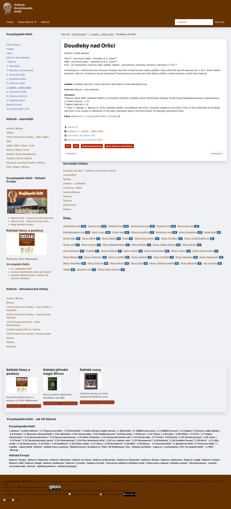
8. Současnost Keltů (16, 91)
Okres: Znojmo (88, 244)
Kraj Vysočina (210, 263)
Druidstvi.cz (94, 446)
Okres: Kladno (109, 238)
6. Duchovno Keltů (15, 83)
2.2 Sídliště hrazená (167, 430)
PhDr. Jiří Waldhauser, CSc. (116, 446)
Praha (125, 238)
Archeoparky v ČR (173, 446)
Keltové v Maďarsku (171, 459)
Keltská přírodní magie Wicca (55, 372)
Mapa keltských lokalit (22, 224)
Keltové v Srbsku (150, 459)
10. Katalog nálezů (15, 100)
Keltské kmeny (78, 446)
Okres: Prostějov (169, 238)
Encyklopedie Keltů (22, 426)
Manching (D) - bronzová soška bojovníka (32, 218)
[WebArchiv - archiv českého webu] (84, 494)
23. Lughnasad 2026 (21, 268)
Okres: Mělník (89, 238)
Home (10, 22)
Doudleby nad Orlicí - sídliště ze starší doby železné (89, 170)
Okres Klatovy (117, 263)
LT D (76, 146)
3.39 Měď (129, 443)
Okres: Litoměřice (140, 232)
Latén (9, 53)
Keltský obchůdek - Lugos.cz (147, 446)
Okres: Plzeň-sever (208, 257)
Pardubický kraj (164, 232)
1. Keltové (11, 61)
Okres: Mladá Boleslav (114, 244)
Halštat (10, 49)
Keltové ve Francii (82, 459)
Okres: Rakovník (188, 263)
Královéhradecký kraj (92, 146)
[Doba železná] (34, 22)
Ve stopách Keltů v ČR (17, 109)
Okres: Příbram (138, 244)
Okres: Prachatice (72, 263)
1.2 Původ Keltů (72, 430)
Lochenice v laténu (72, 187)
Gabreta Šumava (71, 192)
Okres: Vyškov (178, 250)
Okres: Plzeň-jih (95, 263)
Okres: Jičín (69, 244)
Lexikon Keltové (29, 430)
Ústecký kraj (94, 226)
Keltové (45, 22)
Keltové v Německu (60, 459)
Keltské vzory (90, 370)
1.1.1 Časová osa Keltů (51, 430)
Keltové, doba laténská (17, 57)
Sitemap (14, 450)
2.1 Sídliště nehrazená (144, 430)
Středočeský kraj (71, 226)
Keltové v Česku (17, 459)
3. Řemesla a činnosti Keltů (19, 70)
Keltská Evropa (14, 104)
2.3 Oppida (186, 430)
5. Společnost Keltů (16, 79)
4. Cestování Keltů (15, 74)
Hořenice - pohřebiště (74, 183)
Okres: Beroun (189, 244)
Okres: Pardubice (184, 257)
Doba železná (25, 22)
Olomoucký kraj (185, 226)
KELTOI (50, 491)
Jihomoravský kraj (139, 226)
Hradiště (90, 250)
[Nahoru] (226, 504)
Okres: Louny (98, 232)
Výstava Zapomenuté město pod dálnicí (31, 272)
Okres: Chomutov (93, 257)
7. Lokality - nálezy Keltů (18, 87)
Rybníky (67, 179)
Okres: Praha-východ (203, 250)
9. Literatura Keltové (16, 96)
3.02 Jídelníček (62, 434)
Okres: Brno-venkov (144, 238)
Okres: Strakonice (188, 232)
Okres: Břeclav (70, 257)
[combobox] (194, 22)
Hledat (221, 22)
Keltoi (46, 487)
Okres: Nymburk (109, 250)
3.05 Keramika (124, 434)
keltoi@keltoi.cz (174, 481)
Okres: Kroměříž (116, 257)
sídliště (66, 269)
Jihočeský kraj (115, 226)
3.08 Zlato (168, 434)
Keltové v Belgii (33, 463)
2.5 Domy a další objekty (206, 430)
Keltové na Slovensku (104, 459)
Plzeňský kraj (163, 226)
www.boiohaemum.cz (41, 494)
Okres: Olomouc (71, 250)
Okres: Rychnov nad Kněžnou (119, 146)
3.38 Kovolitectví (113, 443)
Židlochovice (69, 205)
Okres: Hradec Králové (164, 244)
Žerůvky (67, 209)
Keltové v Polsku (210, 459)
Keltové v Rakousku (38, 459)
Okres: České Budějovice (196, 238)
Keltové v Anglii (192, 459)
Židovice (67, 196)
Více (23, 406)
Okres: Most (137, 263)
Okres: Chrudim (161, 257)
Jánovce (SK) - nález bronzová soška (30, 221)
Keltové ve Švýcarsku (128, 459)
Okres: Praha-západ (154, 250)
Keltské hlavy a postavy (18, 372)
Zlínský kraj (118, 232)
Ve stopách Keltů (17, 264)
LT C (68, 146)
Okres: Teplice (131, 250)
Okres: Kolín (210, 232)
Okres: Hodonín (139, 257)
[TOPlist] (7, 500)
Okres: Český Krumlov (109, 269)
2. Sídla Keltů (13, 66)
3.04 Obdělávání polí (104, 434)
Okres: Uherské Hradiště (161, 263)
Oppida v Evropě (95, 463)
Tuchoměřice (69, 175)
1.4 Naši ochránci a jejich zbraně (98, 430)
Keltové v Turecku (75, 463)
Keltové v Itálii (16, 463)
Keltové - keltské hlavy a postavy (51, 446)
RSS (104, 494)
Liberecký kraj (84, 269)
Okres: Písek (69, 238)
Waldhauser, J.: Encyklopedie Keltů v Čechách (94, 116)
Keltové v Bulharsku (53, 463)
